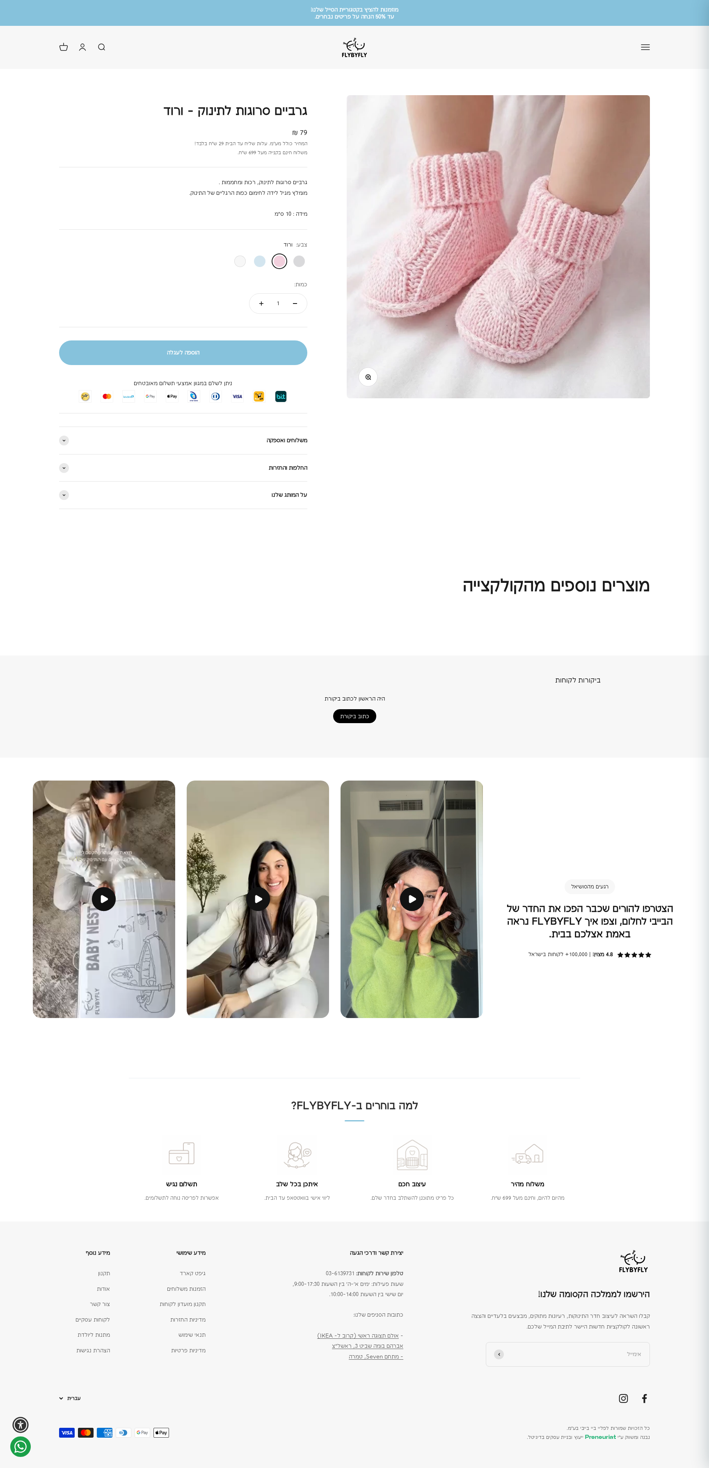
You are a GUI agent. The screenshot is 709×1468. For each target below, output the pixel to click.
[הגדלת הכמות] (261, 303)
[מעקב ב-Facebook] (644, 1398)
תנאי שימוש (192, 1334)
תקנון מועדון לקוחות (183, 1304)
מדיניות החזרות (188, 1319)
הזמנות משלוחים (186, 1288)
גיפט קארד (193, 1273)
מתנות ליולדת (94, 1334)
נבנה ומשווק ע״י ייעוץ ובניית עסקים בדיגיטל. (588, 1437)
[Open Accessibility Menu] (20, 1425)
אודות (103, 1288)
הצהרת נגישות (93, 1350)
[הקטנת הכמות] (295, 303)
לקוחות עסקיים (92, 1319)
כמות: (300, 284)
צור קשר (100, 1304)
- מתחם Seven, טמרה (376, 1356)
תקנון (104, 1273)
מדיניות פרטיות (188, 1350)
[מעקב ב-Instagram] (623, 1398)
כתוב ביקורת (354, 716)
